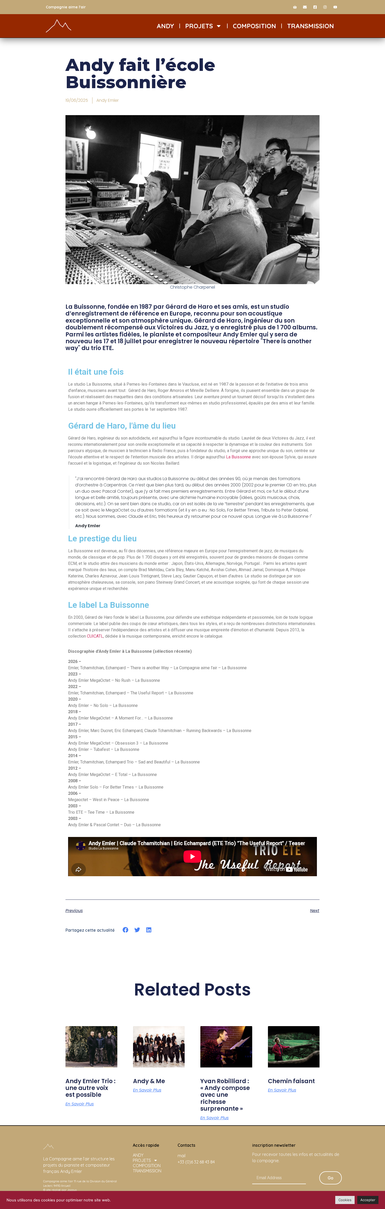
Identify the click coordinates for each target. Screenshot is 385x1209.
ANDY (165, 26)
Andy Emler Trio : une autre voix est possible (90, 1088)
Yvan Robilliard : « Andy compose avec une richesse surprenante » (225, 1095)
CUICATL (95, 636)
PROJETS (199, 26)
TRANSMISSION (310, 26)
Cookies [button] (344, 1200)
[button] (126, 930)
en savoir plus (79, 1104)
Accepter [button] (367, 1200)
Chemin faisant (291, 1081)
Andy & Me (149, 1081)
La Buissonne (238, 456)
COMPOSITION (254, 26)
